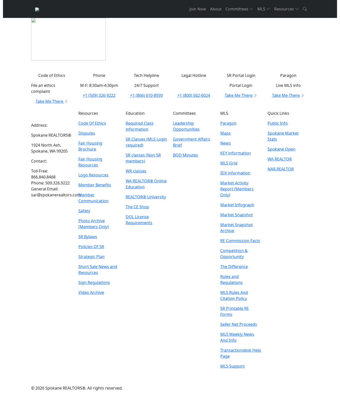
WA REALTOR (280, 159)
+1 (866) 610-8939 (146, 95)
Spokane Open (281, 149)
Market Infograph (237, 205)
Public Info (278, 123)
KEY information (235, 153)
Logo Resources (93, 175)
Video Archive (91, 292)
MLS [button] (261, 9)
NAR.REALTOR (281, 169)
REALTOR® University (146, 197)
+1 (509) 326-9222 (99, 95)
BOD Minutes (185, 155)
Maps (225, 133)
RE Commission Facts (240, 240)
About (216, 9)
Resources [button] (284, 9)
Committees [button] (237, 9)
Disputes (86, 133)
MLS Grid (228, 163)
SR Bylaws (87, 236)
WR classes (136, 171)
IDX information (235, 173)
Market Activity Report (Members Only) (237, 189)
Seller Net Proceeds (238, 324)
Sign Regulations (94, 282)
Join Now (197, 9)
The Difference (234, 266)
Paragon (228, 123)
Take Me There (50, 101)
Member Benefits (94, 185)
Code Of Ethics (92, 123)
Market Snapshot (236, 215)
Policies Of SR (91, 246)
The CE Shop (137, 207)
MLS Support (232, 366)
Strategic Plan (91, 256)
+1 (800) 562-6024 (193, 95)
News (225, 143)
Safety (84, 211)
